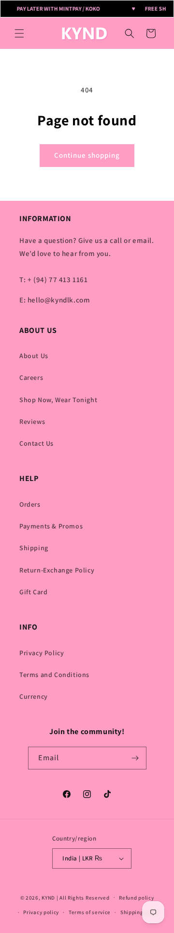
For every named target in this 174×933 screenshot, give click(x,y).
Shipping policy (140, 912)
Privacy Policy (41, 652)
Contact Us (36, 443)
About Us (33, 355)
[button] (19, 33)
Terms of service (90, 912)
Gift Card (33, 591)
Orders (30, 504)
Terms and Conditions (54, 674)
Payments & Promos (51, 526)
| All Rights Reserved (83, 897)
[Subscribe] (135, 758)
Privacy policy (41, 912)
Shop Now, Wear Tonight (58, 399)
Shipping (33, 547)
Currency (33, 696)
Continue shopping (87, 155)
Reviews (32, 421)
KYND (49, 897)
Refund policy (136, 897)
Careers (31, 377)
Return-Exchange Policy (56, 570)
